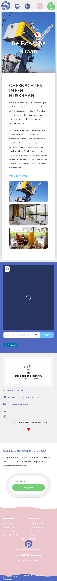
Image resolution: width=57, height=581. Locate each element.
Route (46, 335)
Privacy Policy (39, 575)
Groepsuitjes (34, 527)
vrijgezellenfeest (10, 535)
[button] (17, 6)
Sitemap (28, 575)
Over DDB (33, 535)
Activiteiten (34, 518)
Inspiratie (20, 176)
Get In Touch (28, 539)
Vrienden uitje (9, 531)
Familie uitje (8, 523)
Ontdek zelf (34, 531)
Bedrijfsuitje (8, 527)
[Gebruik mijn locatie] (36, 335)
